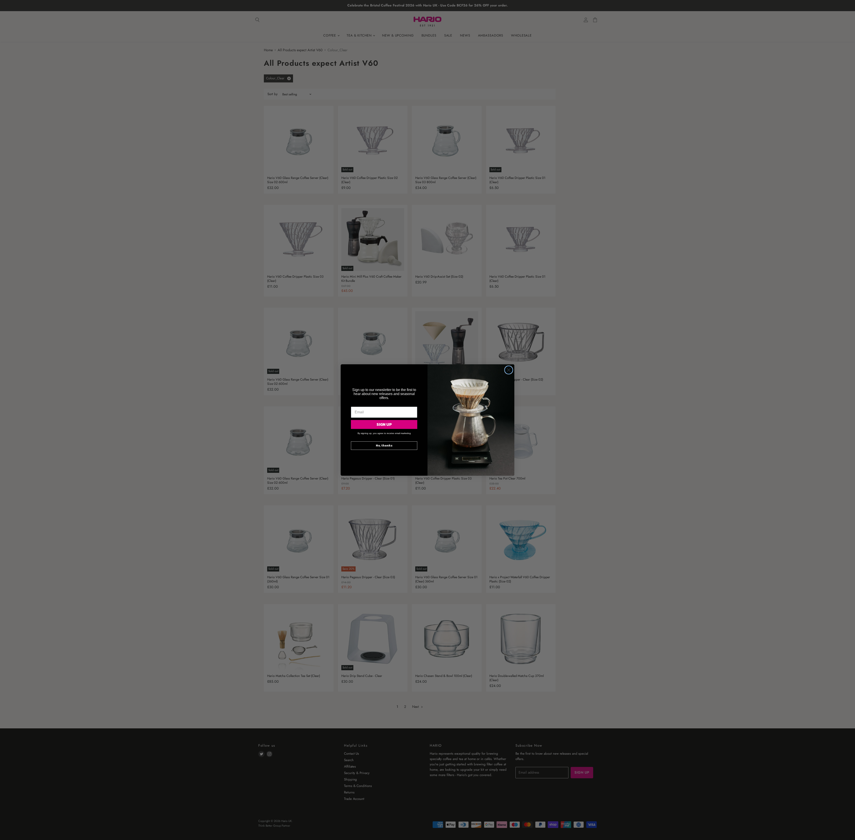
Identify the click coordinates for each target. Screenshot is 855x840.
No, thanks (384, 445)
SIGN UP (384, 424)
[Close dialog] (509, 370)
